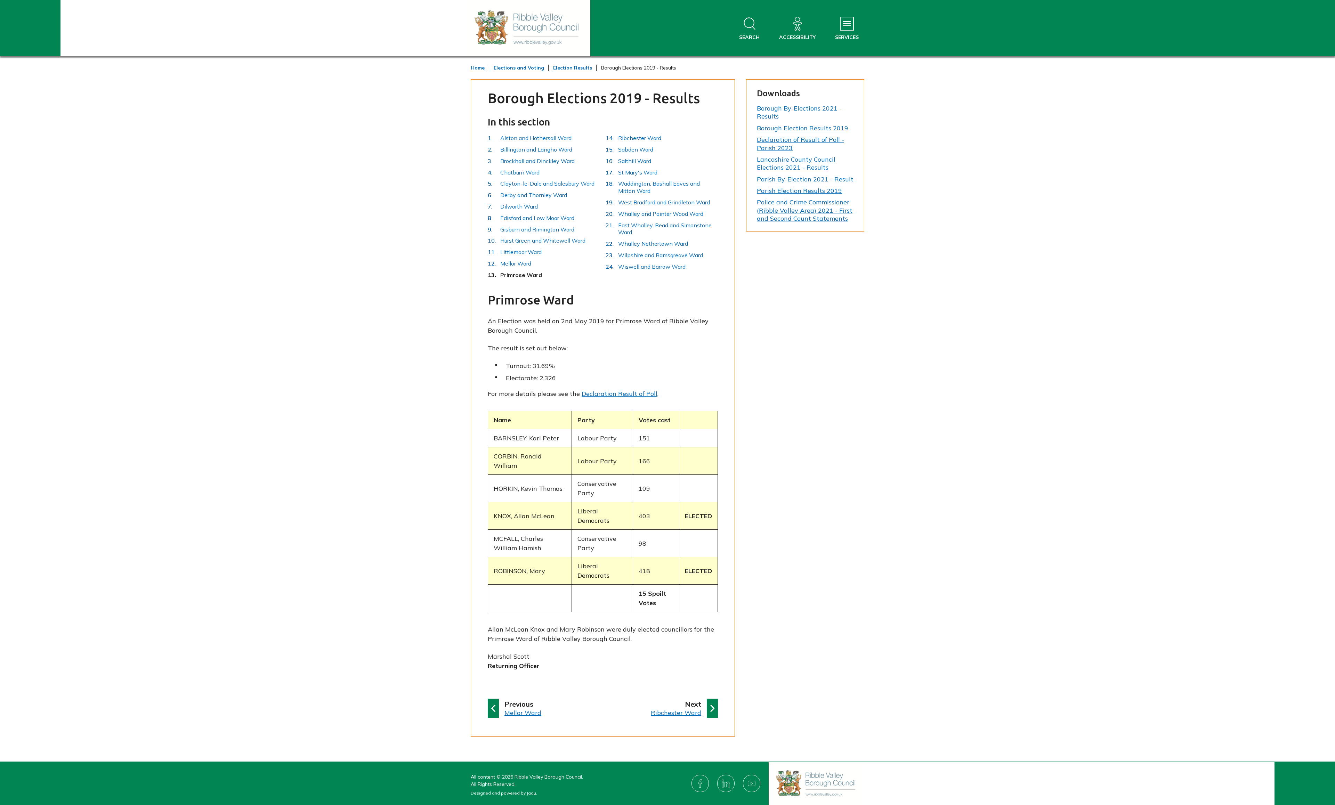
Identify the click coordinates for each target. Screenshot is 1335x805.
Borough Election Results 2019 (802, 128)
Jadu (531, 793)
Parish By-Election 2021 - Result (805, 179)
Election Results (572, 68)
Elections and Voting (519, 68)
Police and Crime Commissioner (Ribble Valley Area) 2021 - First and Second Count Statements (804, 210)
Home (478, 68)
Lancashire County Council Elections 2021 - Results (796, 163)
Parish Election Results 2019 (799, 191)
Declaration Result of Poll (619, 394)
